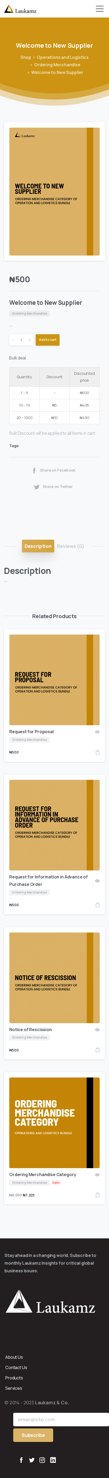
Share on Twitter (58, 486)
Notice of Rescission (30, 1029)
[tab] (38, 546)
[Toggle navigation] (99, 8)
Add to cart (47, 339)
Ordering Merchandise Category (42, 1174)
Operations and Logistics (63, 57)
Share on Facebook (57, 470)
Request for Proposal (31, 731)
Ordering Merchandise (57, 65)
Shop (25, 57)
